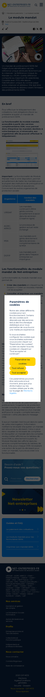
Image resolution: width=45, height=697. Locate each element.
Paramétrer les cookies (22, 361)
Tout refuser (18, 368)
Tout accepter (19, 373)
